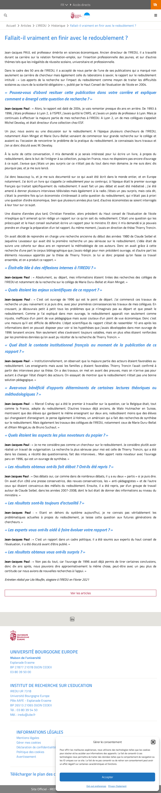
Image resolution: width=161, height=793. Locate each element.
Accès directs (81, 4)
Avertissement (26, 756)
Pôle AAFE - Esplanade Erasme (30, 700)
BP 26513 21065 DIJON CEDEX (31, 705)
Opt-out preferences (96, 786)
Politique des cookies (30, 751)
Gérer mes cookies (28, 742)
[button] (153, 742)
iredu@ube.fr (27, 714)
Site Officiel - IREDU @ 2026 (50, 789)
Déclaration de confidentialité (36, 747)
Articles (26, 25)
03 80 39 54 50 (27, 710)
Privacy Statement (117, 786)
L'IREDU (41, 25)
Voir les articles (80, 593)
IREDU (14, 691)
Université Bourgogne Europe (29, 695)
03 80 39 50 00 (20, 671)
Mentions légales (27, 737)
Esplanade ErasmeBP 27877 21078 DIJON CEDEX (31, 664)
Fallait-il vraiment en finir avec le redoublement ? (103, 25)
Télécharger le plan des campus (39, 774)
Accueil (11, 25)
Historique (58, 25)
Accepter (107, 777)
